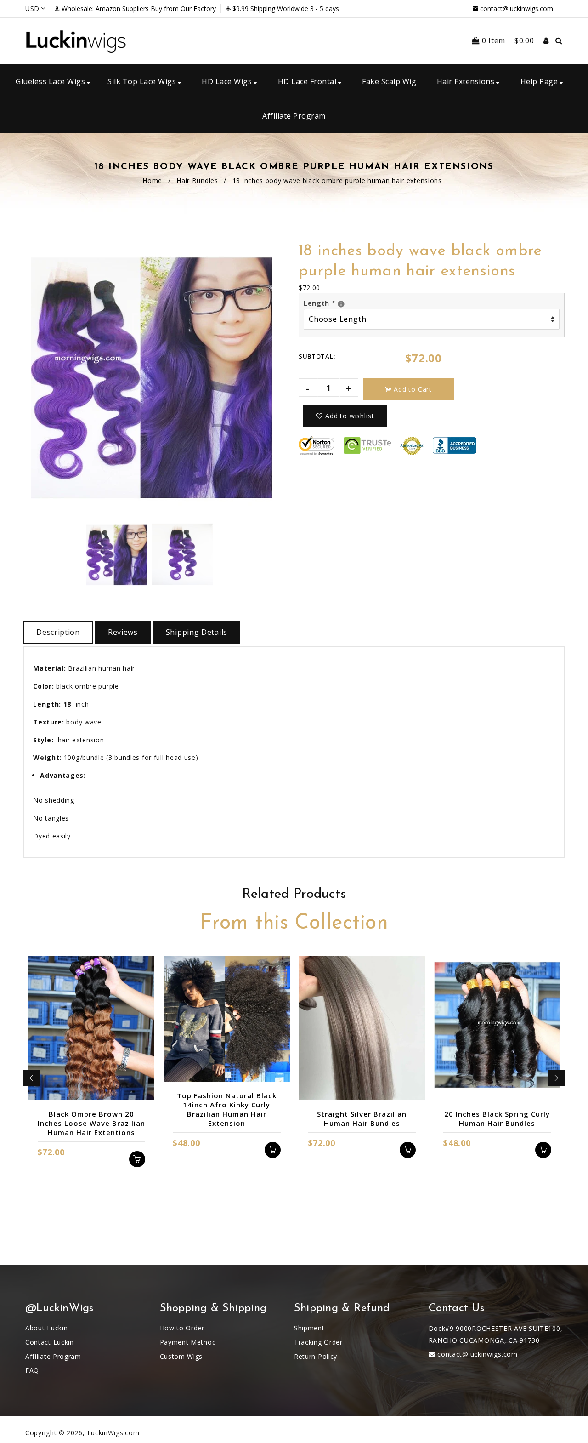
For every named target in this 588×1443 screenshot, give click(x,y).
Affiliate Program (53, 1356)
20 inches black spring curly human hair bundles (497, 1118)
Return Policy (315, 1356)
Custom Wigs (181, 1356)
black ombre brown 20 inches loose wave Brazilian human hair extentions (91, 1123)
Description (58, 632)
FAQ (32, 1370)
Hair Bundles (197, 180)
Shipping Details (196, 632)
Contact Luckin (49, 1342)
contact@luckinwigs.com (516, 8)
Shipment (309, 1327)
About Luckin (46, 1327)
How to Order (182, 1327)
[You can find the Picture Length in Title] (341, 304)
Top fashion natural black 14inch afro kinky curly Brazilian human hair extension (227, 1109)
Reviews (123, 632)
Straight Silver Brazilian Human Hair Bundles (362, 1118)
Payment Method (188, 1342)
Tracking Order (318, 1342)
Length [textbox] (333, 303)
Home (152, 180)
